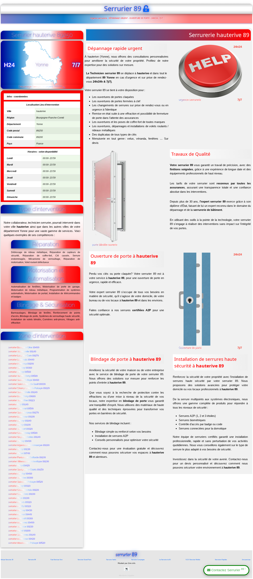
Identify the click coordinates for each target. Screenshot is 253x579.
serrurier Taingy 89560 (19, 372)
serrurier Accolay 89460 (20, 473)
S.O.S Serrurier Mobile (193, 559)
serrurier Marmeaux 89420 (21, 539)
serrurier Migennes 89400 (21, 522)
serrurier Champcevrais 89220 (23, 490)
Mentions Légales (126, 575)
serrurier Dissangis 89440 (21, 359)
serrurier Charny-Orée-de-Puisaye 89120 (29, 388)
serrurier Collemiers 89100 (21, 494)
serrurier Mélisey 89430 (20, 510)
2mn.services (246, 559)
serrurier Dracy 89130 (19, 449)
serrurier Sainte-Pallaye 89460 (23, 380)
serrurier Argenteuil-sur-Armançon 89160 (28, 445)
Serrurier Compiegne (137, 559)
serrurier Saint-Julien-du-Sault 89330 (27, 384)
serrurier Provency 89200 (21, 363)
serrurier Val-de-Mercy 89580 (23, 376)
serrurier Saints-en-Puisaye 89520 (25, 482)
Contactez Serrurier (228, 570)
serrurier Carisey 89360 (20, 368)
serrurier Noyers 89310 (19, 502)
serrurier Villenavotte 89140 (22, 351)
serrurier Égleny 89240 (19, 420)
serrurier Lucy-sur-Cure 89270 (23, 355)
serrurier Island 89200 (19, 530)
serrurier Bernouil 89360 (20, 518)
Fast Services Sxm (57, 559)
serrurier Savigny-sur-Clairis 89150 (26, 469)
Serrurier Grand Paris (84, 559)
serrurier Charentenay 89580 (22, 433)
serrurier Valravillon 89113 (21, 400)
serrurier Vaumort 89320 (20, 429)
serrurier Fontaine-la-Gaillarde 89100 (27, 457)
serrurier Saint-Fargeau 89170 (23, 412)
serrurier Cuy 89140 (18, 404)
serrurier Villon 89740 (19, 453)
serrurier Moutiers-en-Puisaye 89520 (26, 543)
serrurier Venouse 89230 (20, 526)
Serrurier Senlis (111, 559)
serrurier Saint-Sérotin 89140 (22, 392)
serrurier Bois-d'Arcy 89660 (22, 396)
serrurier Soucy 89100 (19, 425)
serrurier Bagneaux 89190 (21, 416)
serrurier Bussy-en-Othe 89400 (23, 347)
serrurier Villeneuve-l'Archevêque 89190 (28, 461)
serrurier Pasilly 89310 (19, 506)
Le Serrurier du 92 (165, 559)
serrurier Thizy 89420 (19, 465)
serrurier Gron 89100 (18, 498)
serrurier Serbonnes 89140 (21, 534)
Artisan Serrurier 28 (7, 559)
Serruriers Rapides (221, 559)
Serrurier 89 (32, 559)
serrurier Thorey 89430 (19, 441)
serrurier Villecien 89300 (20, 477)
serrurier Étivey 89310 (19, 486)
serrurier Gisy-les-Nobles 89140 (24, 437)
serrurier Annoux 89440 (20, 514)
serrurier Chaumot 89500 (21, 408)
